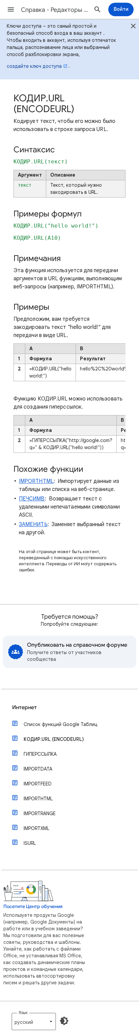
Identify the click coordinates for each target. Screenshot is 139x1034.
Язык (23, 1012)
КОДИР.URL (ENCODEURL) (54, 739)
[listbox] (33, 1021)
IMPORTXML (36, 828)
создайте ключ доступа (34, 66)
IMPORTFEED (38, 784)
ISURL (30, 843)
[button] (11, 9)
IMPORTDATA (38, 769)
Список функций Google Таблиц (61, 724)
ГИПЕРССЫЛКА (40, 754)
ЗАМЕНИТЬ (33, 524)
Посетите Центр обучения (32, 906)
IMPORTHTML (36, 481)
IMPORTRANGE (40, 813)
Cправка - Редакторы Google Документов (54, 10)
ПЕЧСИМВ (32, 498)
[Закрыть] (133, 27)
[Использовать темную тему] (64, 1021)
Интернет (24, 707)
